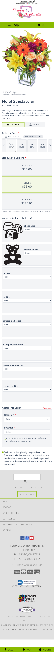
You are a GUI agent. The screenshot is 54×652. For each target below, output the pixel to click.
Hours (46, 649)
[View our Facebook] (22, 539)
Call (9, 649)
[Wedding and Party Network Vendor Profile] (27, 612)
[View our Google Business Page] (27, 539)
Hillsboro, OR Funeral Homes (19, 616)
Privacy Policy (9, 629)
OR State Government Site (40, 625)
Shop (15, 25)
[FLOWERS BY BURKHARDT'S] (27, 18)
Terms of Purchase (27, 629)
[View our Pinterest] (32, 539)
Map (28, 649)
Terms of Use (45, 629)
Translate (34, 3)
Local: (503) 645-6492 (27, 558)
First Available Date (33, 136)
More (5, 118)
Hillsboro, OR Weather (12, 625)
